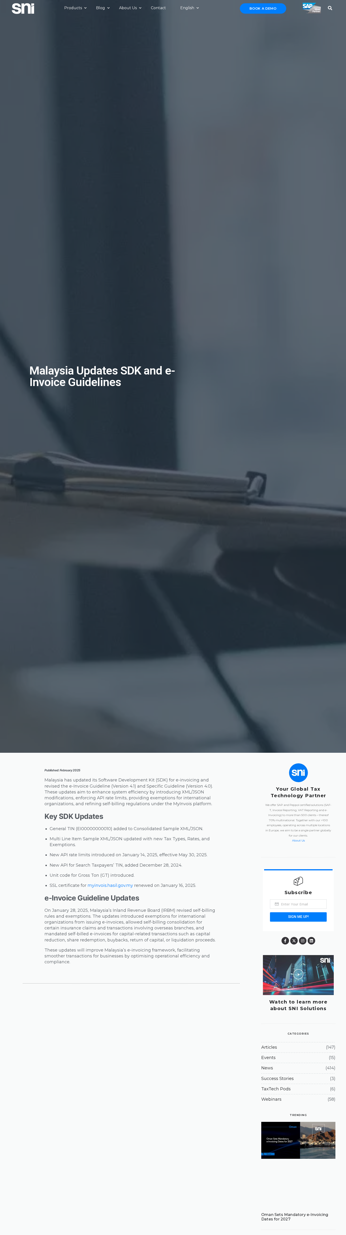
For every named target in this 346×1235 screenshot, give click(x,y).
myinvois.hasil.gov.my (110, 885)
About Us (128, 8)
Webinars (271, 1099)
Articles (269, 1047)
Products (73, 8)
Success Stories (277, 1078)
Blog (100, 8)
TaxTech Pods (276, 1089)
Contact (158, 8)
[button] (330, 7)
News (267, 1068)
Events (268, 1057)
